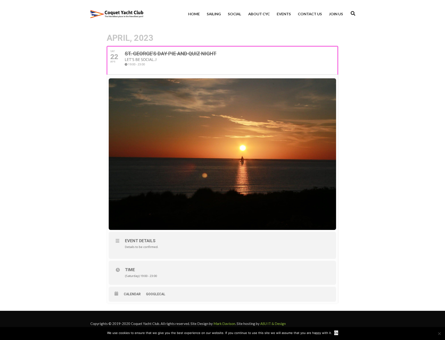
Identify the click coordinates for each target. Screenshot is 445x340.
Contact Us (310, 14)
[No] (439, 333)
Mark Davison (224, 323)
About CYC (259, 14)
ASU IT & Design (273, 323)
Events (284, 14)
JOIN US (336, 14)
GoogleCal (155, 294)
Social (234, 14)
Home (194, 14)
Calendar (132, 294)
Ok (336, 333)
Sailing (214, 14)
